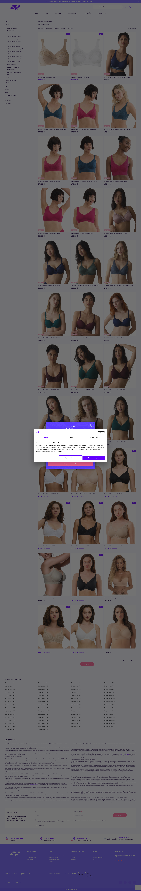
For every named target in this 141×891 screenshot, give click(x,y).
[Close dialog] (92, 425)
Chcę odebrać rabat (70, 464)
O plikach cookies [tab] (95, 437)
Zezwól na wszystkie (94, 457)
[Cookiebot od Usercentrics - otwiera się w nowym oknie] (98, 432)
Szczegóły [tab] (71, 437)
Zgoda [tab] (46, 437)
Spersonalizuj (69, 457)
